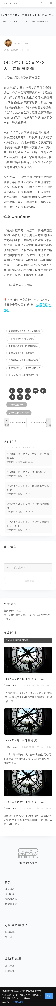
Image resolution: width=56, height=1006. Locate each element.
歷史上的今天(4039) (19, 412)
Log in (41, 3)
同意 (49, 996)
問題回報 (10, 970)
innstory (10, 3)
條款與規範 (11, 903)
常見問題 (10, 965)
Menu (51, 3)
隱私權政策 (11, 898)
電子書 (8, 937)
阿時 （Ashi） (24, 43)
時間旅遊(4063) (17, 404)
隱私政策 (19, 1001)
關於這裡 (10, 889)
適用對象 (10, 894)
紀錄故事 (10, 932)
